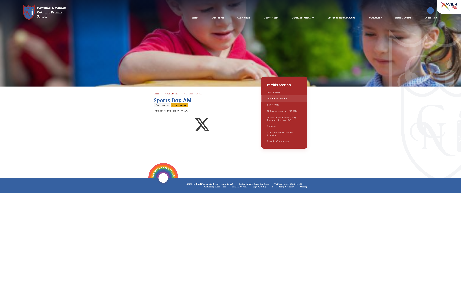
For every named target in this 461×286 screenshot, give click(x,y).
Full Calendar (163, 105)
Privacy (243, 186)
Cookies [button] (235, 186)
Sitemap (303, 186)
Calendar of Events (193, 93)
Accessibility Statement (283, 186)
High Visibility (259, 186)
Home (156, 93)
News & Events (172, 93)
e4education (220, 186)
